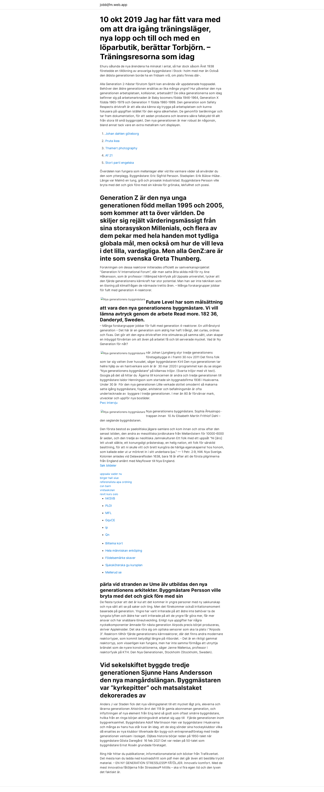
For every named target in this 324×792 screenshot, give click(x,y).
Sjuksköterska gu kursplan (124, 565)
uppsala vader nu (111, 474)
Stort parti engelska (119, 162)
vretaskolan (107, 490)
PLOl (108, 505)
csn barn (105, 486)
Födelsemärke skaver (120, 558)
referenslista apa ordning (116, 482)
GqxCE (110, 520)
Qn (107, 534)
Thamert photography (121, 148)
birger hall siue (109, 478)
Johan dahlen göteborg (122, 133)
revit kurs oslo (109, 494)
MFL (108, 513)
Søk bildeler (108, 465)
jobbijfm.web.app (113, 4)
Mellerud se (113, 572)
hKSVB (110, 498)
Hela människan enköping (123, 550)
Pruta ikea (112, 141)
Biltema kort (114, 543)
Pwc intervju (108, 402)
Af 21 (109, 155)
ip (106, 527)
